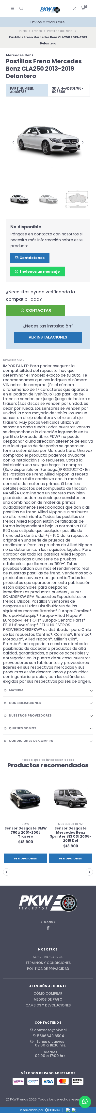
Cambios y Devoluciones (48, 1005)
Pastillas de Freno (59, 31)
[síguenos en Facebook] (48, 928)
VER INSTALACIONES (48, 337)
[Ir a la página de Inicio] (50, 10)
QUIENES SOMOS (22, 728)
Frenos (37, 31)
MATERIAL (17, 690)
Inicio (23, 31)
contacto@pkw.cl (50, 1030)
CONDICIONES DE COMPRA (31, 741)
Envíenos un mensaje (39, 271)
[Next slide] (82, 142)
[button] (6, 872)
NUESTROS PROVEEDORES (30, 715)
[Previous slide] (13, 142)
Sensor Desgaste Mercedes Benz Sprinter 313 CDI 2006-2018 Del (70, 834)
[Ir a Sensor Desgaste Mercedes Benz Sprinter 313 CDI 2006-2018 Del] (70, 798)
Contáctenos (32, 257)
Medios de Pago (48, 999)
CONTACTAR (38, 310)
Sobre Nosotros (48, 957)
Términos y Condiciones (48, 963)
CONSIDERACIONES (25, 703)
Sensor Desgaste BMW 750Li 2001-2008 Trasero (25, 832)
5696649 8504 (50, 1036)
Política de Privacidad (48, 969)
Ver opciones (25, 858)
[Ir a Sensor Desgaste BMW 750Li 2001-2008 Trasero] (25, 798)
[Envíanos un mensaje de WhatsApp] (85, 1102)
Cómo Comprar (48, 993)
